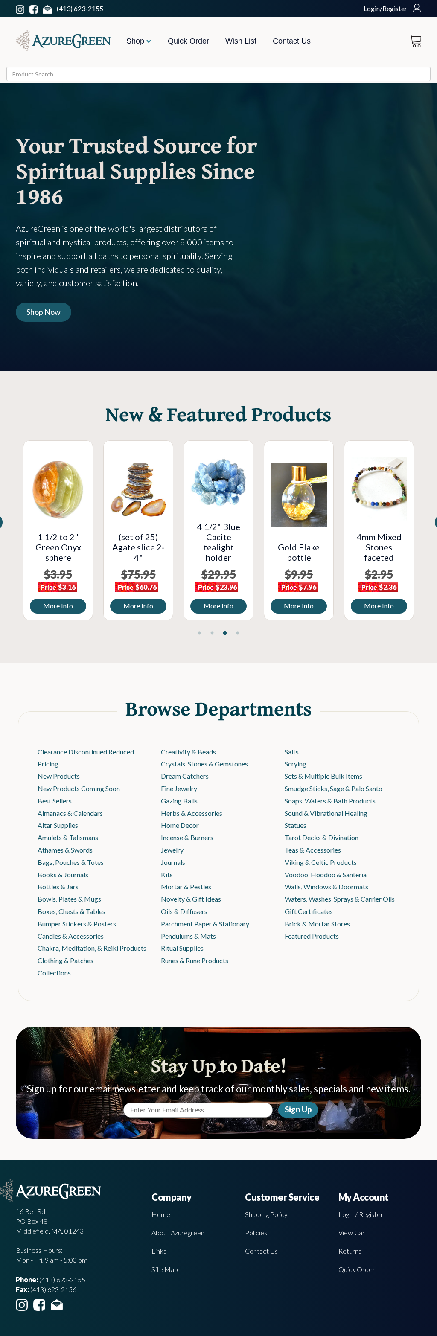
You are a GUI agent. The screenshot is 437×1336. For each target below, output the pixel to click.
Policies (256, 1232)
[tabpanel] (58, 530)
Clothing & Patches (65, 960)
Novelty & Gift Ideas (191, 899)
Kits (167, 874)
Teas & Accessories (313, 850)
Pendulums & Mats (188, 936)
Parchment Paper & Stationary (205, 924)
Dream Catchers (185, 776)
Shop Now (43, 312)
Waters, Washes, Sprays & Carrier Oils (340, 899)
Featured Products (312, 936)
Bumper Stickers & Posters (77, 924)
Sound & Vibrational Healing (326, 813)
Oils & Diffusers (184, 911)
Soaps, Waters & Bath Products (330, 801)
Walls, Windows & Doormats (326, 886)
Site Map (164, 1269)
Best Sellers (55, 801)
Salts (292, 752)
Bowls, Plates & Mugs (69, 899)
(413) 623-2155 (80, 8)
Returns (349, 1251)
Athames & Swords (65, 850)
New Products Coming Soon (79, 788)
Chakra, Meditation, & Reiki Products (92, 948)
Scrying (295, 764)
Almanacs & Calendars (70, 813)
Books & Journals (63, 874)
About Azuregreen (177, 1232)
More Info (58, 606)
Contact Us (292, 41)
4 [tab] (237, 633)
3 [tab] (225, 633)
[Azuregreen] (63, 40)
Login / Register (360, 1214)
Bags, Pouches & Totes (71, 862)
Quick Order (188, 41)
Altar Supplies (58, 825)
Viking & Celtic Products (321, 862)
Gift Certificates (309, 911)
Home (160, 1214)
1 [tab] (199, 633)
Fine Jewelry (179, 788)
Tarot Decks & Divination (321, 837)
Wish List (240, 41)
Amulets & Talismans (68, 837)
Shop (136, 41)
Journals (173, 862)
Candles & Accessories (71, 936)
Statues (295, 825)
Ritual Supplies (182, 948)
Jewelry (172, 850)
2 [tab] (212, 633)
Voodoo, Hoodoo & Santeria (326, 874)
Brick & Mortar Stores (317, 924)
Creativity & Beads (188, 752)
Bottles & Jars (58, 886)
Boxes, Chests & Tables (71, 911)
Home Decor (180, 825)
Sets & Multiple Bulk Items (323, 776)
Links (158, 1251)
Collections (54, 973)
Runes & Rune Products (194, 960)
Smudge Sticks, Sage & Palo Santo (333, 788)
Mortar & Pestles (186, 886)
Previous (11, 532)
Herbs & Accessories (191, 813)
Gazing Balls (179, 801)
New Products (59, 776)
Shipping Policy (266, 1214)
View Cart (352, 1232)
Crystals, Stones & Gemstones (204, 764)
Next (425, 532)
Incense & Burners (187, 837)
